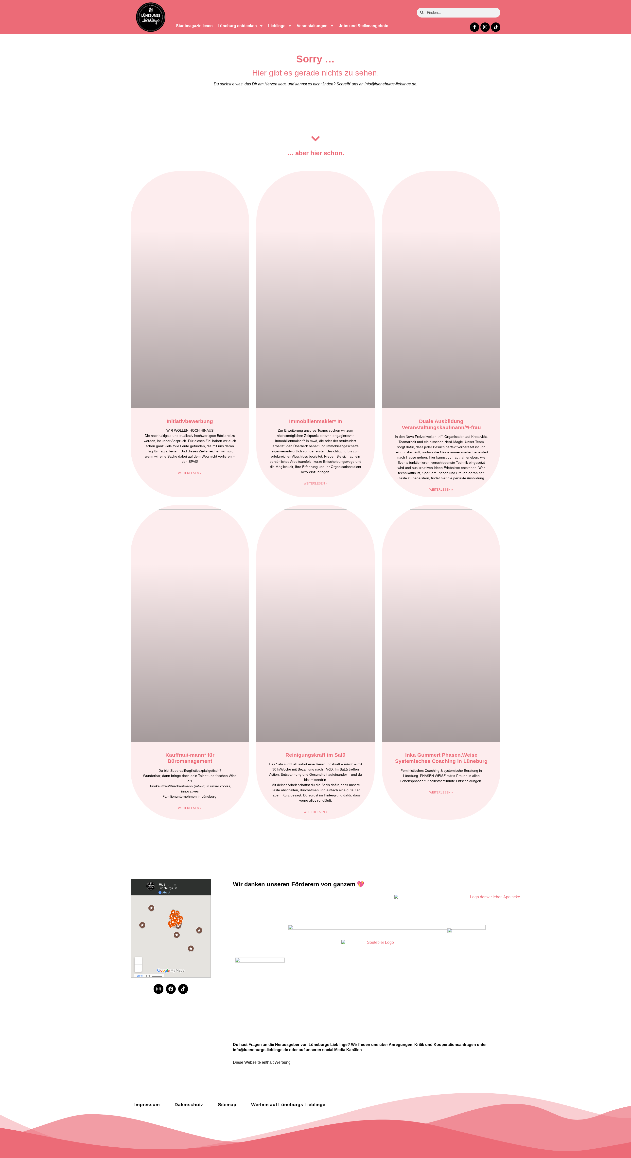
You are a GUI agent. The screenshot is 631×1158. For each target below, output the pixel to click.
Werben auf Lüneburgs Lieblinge (288, 1104)
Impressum (147, 1104)
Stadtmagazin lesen (194, 26)
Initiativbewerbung (190, 421)
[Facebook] (171, 989)
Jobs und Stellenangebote (363, 26)
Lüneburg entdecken (237, 26)
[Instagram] (485, 27)
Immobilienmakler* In (315, 421)
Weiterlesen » (190, 473)
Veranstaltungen (312, 26)
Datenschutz (189, 1104)
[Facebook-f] (474, 27)
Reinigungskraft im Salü (315, 755)
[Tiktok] (495, 27)
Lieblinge (276, 26)
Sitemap (227, 1104)
